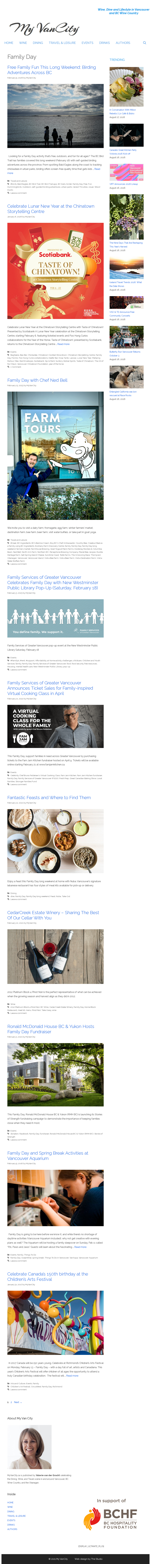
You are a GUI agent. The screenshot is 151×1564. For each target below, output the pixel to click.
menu (28, 1010)
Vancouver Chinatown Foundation (32, 364)
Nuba (58, 896)
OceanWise (26, 1258)
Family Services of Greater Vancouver (49, 663)
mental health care (24, 666)
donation (14, 1134)
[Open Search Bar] (145, 42)
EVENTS (87, 43)
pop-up (66, 666)
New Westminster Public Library (47, 666)
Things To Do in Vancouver (57, 1258)
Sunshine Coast (52, 555)
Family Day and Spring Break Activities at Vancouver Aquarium (47, 1155)
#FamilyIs (14, 660)
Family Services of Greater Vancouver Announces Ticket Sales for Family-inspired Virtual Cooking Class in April (50, 688)
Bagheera (14, 355)
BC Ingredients (24, 543)
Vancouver (22, 558)
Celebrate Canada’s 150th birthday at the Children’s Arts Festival (47, 1276)
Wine (12, 1004)
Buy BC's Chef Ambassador (62, 543)
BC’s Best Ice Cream (40, 543)
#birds (13, 184)
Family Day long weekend (38, 896)
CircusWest (36, 1386)
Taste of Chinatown (85, 361)
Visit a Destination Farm (85, 558)
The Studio (96, 1559)
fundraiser (44, 1134)
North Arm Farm (29, 552)
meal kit (21, 1010)
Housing (11, 666)
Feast (52, 896)
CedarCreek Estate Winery (61, 1007)
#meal (13, 543)
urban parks (66, 187)
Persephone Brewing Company (64, 552)
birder (69, 184)
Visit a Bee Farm (51, 558)
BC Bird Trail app (49, 184)
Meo (17, 361)
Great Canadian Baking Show (83, 778)
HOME (8, 43)
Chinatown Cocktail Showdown (52, 355)
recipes (92, 552)
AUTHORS (123, 43)
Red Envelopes (26, 361)
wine (54, 1010)
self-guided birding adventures (46, 187)
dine (12, 896)
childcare (77, 660)
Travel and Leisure (18, 181)
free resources (90, 663)
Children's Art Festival (20, 1386)
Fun (90, 184)
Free (85, 184)
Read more (63, 344)
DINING (38, 43)
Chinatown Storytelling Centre (81, 355)
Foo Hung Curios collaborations (33, 358)
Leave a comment (18, 193)
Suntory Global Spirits (66, 361)
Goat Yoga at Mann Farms (62, 549)
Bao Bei (23, 355)
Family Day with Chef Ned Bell (37, 380)
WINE (23, 43)
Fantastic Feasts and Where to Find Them (49, 797)
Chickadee (32, 355)
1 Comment (15, 367)
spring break (38, 1258)
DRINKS (104, 43)
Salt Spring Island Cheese (32, 555)
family (67, 546)
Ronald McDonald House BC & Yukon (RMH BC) (71, 1134)
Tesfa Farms (65, 555)
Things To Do (30, 1255)
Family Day (78, 184)
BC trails (61, 184)
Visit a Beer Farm (66, 558)
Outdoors (26, 187)
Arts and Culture (17, 1383)
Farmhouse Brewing (40, 549)
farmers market (23, 549)
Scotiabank (39, 361)
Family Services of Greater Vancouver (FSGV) (38, 778)
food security (77, 663)
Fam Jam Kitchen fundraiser (89, 775)
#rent (22, 660)
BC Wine (45, 1007)
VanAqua (74, 1258)
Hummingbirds (14, 187)
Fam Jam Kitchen (68, 775)
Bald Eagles (22, 184)
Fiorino (15, 358)
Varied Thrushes (80, 187)
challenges (67, 660)
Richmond (57, 1386)
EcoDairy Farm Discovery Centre (49, 546)
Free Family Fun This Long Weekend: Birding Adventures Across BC (51, 70)
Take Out (66, 896)
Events (13, 352)
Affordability (40, 660)
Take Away (46, 1010)
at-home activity (54, 660)
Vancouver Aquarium (88, 1258)
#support (30, 660)
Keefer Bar (53, 358)
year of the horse (56, 364)
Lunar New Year (84, 358)
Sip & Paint (50, 361)
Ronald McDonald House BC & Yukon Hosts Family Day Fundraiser (50, 1029)
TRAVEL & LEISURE (62, 43)
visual (91, 187)
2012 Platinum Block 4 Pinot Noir (25, 1007)
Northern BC (43, 552)
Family (20, 1255)
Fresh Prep (64, 778)
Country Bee (81, 543)
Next (18, 1402)
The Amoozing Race (80, 555)
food (69, 663)
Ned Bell (17, 552)
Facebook (23, 1134)
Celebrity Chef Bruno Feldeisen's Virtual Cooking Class (35, 775)
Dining (13, 893)
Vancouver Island (36, 558)
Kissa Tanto (64, 358)
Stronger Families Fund (26, 781)
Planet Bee (83, 552)
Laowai (73, 358)
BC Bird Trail (35, 184)
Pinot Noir (36, 1010)
